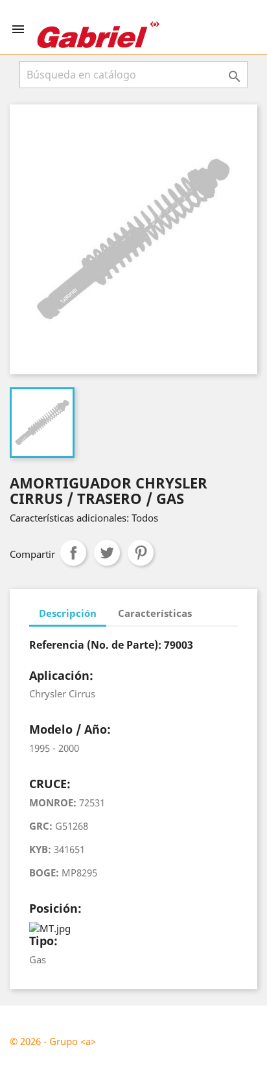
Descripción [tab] (68, 613)
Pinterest (141, 553)
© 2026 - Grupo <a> (53, 1041)
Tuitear (107, 553)
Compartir (73, 553)
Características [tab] (155, 613)
